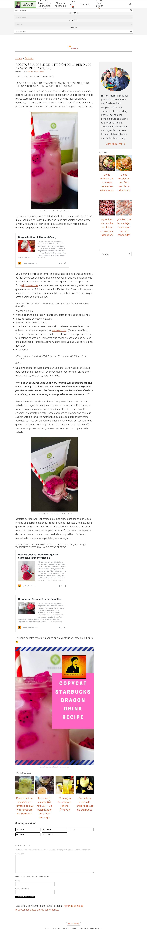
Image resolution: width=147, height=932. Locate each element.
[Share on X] (2, 463)
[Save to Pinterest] (2, 468)
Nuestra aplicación (60, 4)
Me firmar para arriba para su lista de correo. (32, 876)
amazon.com (59, 330)
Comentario (20, 854)
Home (18, 58)
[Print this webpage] (2, 474)
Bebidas (29, 58)
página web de (29, 285)
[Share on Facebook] (2, 457)
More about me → (115, 143)
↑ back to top (73, 924)
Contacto (85, 4)
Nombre (18, 880)
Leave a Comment (39, 71)
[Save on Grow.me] (2, 479)
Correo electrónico (22, 888)
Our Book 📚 (73, 4)
